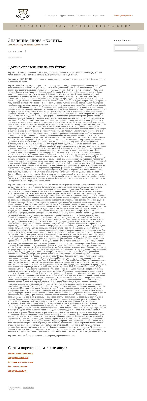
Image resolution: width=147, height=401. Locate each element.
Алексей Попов (28, 387)
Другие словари (67, 15)
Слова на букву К (32, 45)
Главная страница (16, 45)
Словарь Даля (51, 15)
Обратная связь (83, 15)
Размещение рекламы (123, 15)
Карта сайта (98, 15)
